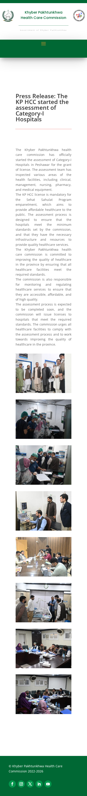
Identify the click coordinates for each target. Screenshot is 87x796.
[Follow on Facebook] (12, 784)
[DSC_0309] (43, 575)
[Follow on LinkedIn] (39, 784)
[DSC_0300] (43, 529)
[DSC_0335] (43, 667)
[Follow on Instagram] (21, 784)
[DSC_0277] (43, 483)
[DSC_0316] (43, 621)
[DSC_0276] (43, 438)
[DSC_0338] (43, 713)
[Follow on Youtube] (48, 784)
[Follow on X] (30, 784)
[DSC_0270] (43, 392)
